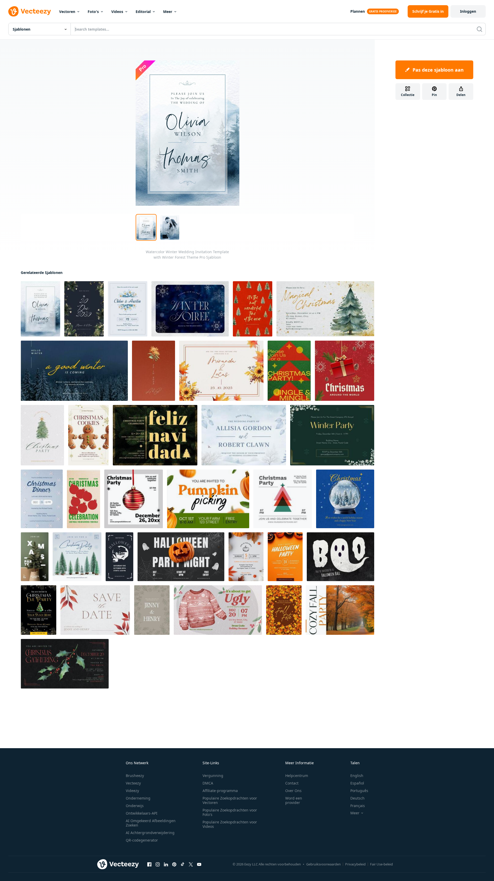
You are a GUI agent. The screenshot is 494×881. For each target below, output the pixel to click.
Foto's (93, 11)
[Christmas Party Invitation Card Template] (155, 435)
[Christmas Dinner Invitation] (42, 499)
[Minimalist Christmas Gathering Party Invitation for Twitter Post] (65, 664)
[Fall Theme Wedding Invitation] (153, 371)
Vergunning (213, 775)
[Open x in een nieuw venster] (191, 864)
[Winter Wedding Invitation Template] (243, 435)
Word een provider (293, 800)
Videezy (132, 790)
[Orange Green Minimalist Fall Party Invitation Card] (340, 610)
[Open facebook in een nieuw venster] (149, 864)
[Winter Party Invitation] (332, 435)
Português (359, 790)
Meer (167, 11)
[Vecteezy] (29, 11)
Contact (291, 783)
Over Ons (293, 790)
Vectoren (67, 11)
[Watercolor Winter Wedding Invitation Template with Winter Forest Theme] (40, 308)
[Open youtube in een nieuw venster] (199, 864)
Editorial (143, 11)
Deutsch (357, 798)
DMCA (208, 783)
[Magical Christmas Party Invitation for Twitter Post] (325, 308)
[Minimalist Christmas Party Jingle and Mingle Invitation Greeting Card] (289, 371)
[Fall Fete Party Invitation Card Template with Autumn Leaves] (284, 610)
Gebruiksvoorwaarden (323, 864)
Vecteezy (133, 783)
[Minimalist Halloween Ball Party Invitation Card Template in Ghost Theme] (340, 556)
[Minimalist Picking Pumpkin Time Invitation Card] (245, 556)
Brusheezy (135, 775)
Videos (117, 11)
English (356, 775)
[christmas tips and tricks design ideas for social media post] (88, 435)
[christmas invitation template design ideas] (252, 308)
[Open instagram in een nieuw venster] (158, 864)
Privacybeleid (355, 864)
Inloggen (468, 11)
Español (357, 783)
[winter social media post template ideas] (74, 371)
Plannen (357, 11)
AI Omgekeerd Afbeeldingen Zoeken (151, 823)
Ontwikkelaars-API (141, 813)
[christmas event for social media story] (83, 499)
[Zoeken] (479, 29)
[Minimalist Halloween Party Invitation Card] (285, 556)
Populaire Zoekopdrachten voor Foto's (230, 812)
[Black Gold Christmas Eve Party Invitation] (38, 610)
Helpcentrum (296, 775)
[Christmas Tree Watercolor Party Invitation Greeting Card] (42, 435)
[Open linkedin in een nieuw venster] (166, 864)
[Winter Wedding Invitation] (127, 308)
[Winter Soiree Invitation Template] (190, 308)
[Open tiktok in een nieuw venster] (182, 864)
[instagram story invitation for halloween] (119, 556)
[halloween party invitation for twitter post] (180, 556)
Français (357, 805)
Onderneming (138, 798)
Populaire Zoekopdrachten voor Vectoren (230, 800)
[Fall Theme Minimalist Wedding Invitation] (221, 371)
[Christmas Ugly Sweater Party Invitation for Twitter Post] (218, 610)
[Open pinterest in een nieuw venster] (174, 864)
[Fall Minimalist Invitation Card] (95, 610)
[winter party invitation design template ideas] (84, 308)
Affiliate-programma (220, 790)
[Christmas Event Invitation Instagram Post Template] (77, 556)
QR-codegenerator (142, 840)
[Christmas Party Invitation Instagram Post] (282, 499)
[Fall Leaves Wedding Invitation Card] (152, 610)
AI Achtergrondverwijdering (150, 832)
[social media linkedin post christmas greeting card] (345, 499)
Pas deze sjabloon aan (438, 70)
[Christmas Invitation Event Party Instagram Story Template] (34, 556)
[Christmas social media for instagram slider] (344, 371)
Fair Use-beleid (381, 864)
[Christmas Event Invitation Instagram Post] (133, 499)
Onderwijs (135, 805)
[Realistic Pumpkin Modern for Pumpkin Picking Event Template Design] (208, 499)
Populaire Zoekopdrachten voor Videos (230, 824)
